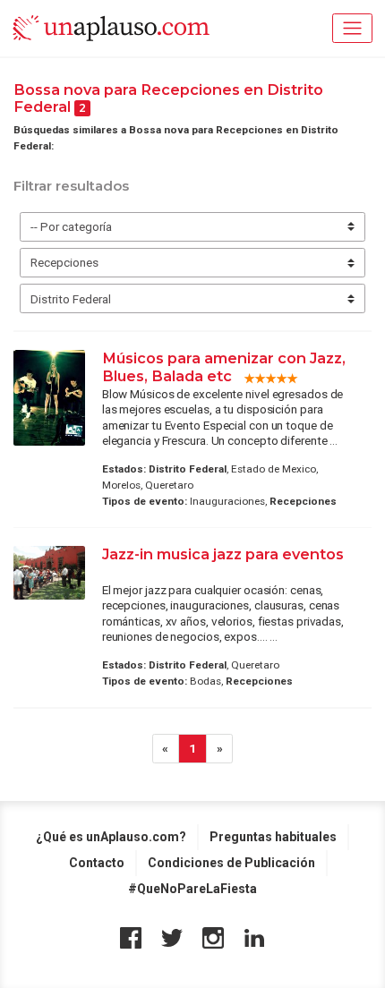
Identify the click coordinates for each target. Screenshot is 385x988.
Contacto (96, 863)
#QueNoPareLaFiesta (192, 889)
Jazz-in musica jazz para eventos (223, 554)
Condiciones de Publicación (231, 863)
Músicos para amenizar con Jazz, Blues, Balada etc (224, 367)
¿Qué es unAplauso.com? (111, 837)
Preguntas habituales (273, 837)
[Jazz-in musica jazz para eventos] (49, 573)
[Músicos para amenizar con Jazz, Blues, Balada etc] (49, 398)
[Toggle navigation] (352, 28)
